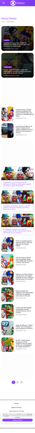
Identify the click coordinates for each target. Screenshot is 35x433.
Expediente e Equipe (16, 411)
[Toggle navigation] (3, 3)
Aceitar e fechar (17, 420)
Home (3, 21)
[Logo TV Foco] (17, 3)
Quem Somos (16, 407)
